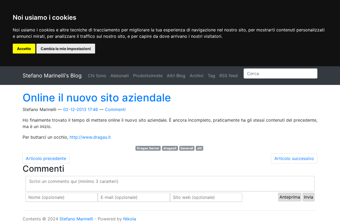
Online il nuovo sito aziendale (97, 97)
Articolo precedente (46, 158)
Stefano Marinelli (76, 218)
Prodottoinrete (148, 75)
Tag (211, 75)
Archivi (196, 75)
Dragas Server (148, 148)
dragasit (170, 148)
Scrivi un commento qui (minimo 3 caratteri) (73, 181)
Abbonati (119, 75)
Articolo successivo (294, 158)
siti (199, 148)
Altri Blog (176, 75)
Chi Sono (97, 75)
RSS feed (228, 75)
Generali (186, 148)
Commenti (115, 109)
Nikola (129, 218)
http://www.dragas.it (90, 137)
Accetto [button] (24, 48)
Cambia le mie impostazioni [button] (66, 48)
